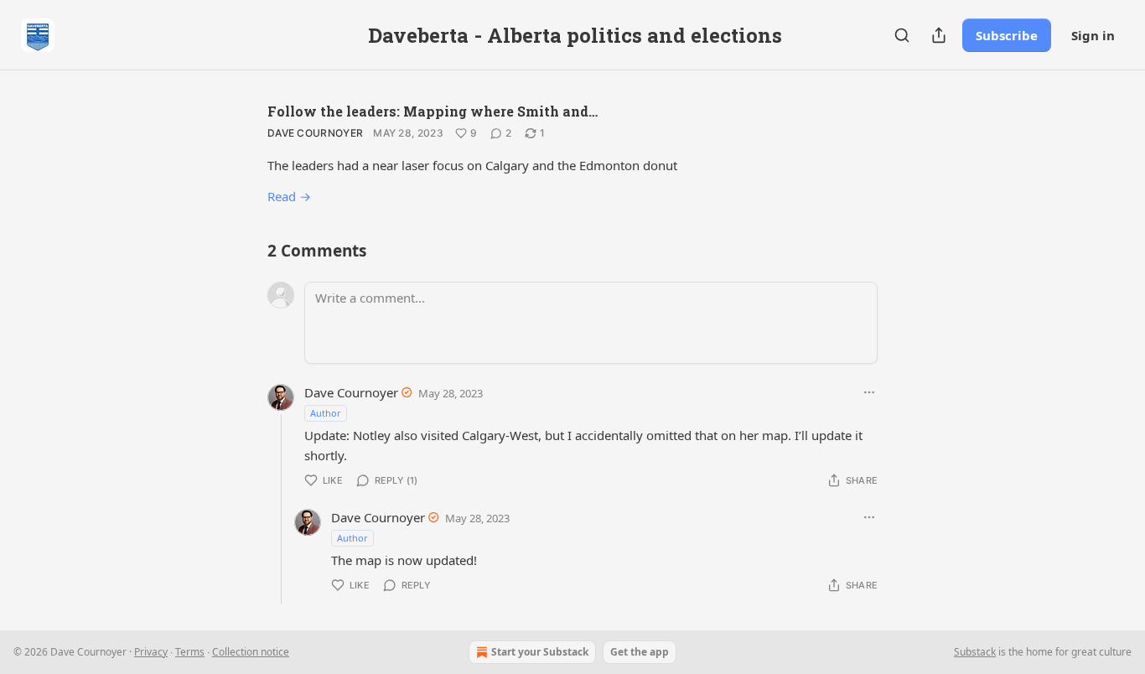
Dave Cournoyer (315, 133)
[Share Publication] (939, 35)
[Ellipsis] (869, 392)
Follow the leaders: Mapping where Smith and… (432, 111)
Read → (289, 196)
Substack (975, 652)
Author (325, 413)
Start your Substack (539, 652)
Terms (190, 652)
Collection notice (250, 652)
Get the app (639, 652)
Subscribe (1007, 35)
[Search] (902, 35)
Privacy (151, 652)
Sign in (1093, 35)
